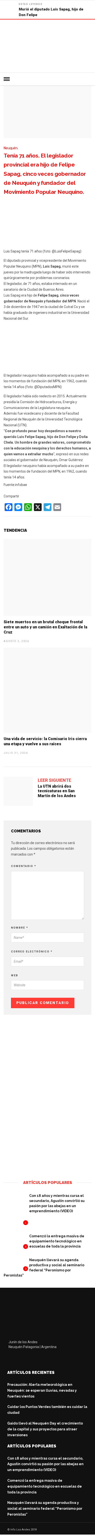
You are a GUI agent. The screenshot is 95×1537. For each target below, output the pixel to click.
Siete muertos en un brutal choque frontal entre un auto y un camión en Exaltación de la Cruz (45, 627)
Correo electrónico (32, 951)
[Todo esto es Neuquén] (47, 1166)
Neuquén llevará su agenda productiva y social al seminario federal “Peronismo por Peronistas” (44, 1508)
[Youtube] (32, 1358)
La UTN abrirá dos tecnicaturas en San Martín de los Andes (57, 791)
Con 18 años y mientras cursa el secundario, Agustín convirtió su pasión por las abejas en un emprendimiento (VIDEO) (45, 1464)
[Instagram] (42, 1358)
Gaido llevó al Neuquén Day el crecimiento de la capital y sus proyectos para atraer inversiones (45, 1429)
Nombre (19, 927)
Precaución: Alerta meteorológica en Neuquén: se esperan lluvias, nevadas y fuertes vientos (42, 1390)
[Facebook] (12, 1358)
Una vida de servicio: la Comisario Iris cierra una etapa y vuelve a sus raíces (45, 741)
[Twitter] (22, 1358)
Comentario (23, 866)
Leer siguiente (54, 780)
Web (14, 975)
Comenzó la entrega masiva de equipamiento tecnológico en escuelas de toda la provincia (56, 1241)
